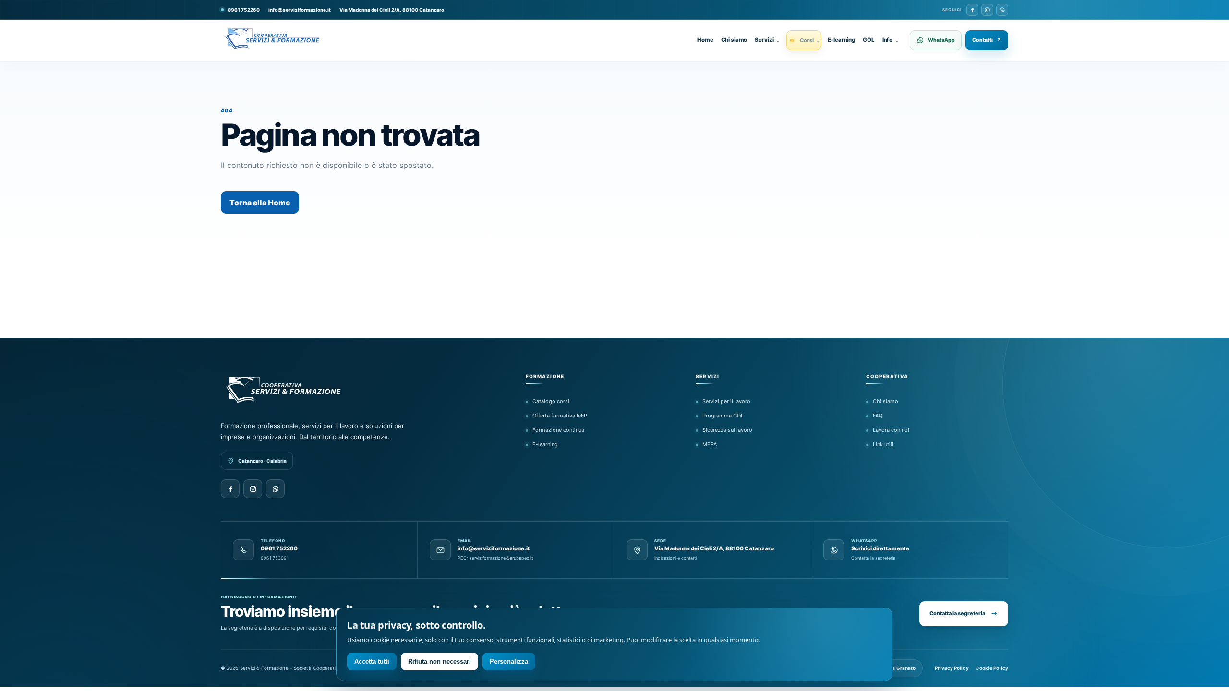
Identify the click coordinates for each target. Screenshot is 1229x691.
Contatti (986, 40)
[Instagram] (987, 10)
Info (890, 39)
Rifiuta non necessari (439, 661)
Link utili (883, 444)
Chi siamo (734, 39)
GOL (869, 39)
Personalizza (509, 661)
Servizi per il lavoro (726, 401)
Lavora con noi (891, 430)
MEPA (709, 444)
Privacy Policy (951, 668)
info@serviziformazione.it (299, 9)
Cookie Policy (992, 668)
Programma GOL (723, 415)
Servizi (767, 39)
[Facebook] (972, 10)
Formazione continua (558, 430)
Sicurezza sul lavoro (727, 430)
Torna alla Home (259, 202)
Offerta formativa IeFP (559, 415)
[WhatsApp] (1002, 10)
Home (705, 39)
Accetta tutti (371, 661)
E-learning (841, 39)
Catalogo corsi (550, 401)
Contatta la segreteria (957, 613)
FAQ (877, 415)
